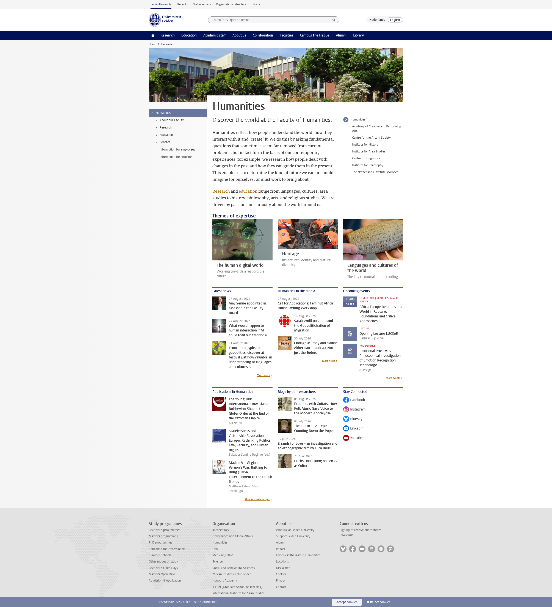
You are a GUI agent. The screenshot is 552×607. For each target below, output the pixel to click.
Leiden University (161, 4)
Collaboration (263, 35)
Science (217, 561)
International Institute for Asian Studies (238, 593)
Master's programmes (163, 536)
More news (263, 375)
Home (152, 44)
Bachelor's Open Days (163, 568)
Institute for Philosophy (367, 165)
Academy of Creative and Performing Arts (376, 128)
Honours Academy (224, 580)
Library (255, 4)
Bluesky (352, 419)
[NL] (377, 19)
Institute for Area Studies (368, 151)
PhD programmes (160, 542)
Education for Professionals (167, 549)
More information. (206, 602)
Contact (281, 587)
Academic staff (214, 35)
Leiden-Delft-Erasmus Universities (298, 555)
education (248, 191)
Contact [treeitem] (165, 142)
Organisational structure (231, 4)
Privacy (280, 580)
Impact (280, 549)
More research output (257, 499)
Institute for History (365, 145)
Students (182, 4)
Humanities (357, 119)
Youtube (353, 438)
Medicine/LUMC (223, 555)
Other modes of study (163, 561)
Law (215, 549)
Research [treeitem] (166, 127)
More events (393, 378)
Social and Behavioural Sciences (233, 568)
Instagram (354, 409)
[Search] (334, 19)
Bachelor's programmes (164, 530)
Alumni (341, 35)
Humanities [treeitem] (163, 113)
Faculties (286, 35)
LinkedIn (353, 428)
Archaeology (220, 530)
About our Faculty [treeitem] (172, 120)
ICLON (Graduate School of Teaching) (237, 587)
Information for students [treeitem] (176, 157)
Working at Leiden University (295, 530)
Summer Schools (160, 555)
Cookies (281, 574)
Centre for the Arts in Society (371, 138)
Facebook (354, 400)
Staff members (202, 4)
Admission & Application (165, 580)
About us (239, 35)
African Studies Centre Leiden (231, 574)
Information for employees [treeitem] (177, 149)
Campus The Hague (314, 35)
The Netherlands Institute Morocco (375, 172)
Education (189, 35)
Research (167, 35)
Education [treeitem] (166, 135)
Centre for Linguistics (366, 158)
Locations (282, 561)
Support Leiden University (293, 536)
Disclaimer (283, 568)
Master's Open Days (162, 574)
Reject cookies (380, 602)
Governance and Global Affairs (232, 536)
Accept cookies (346, 602)
